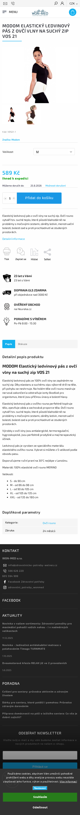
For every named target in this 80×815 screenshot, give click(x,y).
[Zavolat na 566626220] (13, 3)
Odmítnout (40, 808)
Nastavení (40, 788)
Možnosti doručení (55, 185)
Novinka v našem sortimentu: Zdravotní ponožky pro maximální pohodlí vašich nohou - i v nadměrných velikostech (37, 627)
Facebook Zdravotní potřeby (26, 581)
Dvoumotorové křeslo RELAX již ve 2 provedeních (34, 663)
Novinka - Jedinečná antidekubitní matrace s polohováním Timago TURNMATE (31, 646)
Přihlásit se (40, 766)
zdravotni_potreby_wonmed (26, 587)
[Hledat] (56, 4)
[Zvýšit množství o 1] (14, 198)
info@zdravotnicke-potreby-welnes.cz (32, 565)
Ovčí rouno (49, 523)
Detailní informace (13, 238)
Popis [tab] (8, 343)
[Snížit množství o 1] (5, 198)
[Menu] (10, 11)
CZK (72, 3)
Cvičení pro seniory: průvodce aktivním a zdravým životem (35, 693)
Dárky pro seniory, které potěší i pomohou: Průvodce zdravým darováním (37, 704)
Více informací (68, 781)
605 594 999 (10, 576)
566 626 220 (16, 570)
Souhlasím (40, 797)
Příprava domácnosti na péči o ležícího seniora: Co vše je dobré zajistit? (39, 715)
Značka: (11, 139)
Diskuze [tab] (22, 343)
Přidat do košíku (39, 198)
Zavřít (68, 266)
